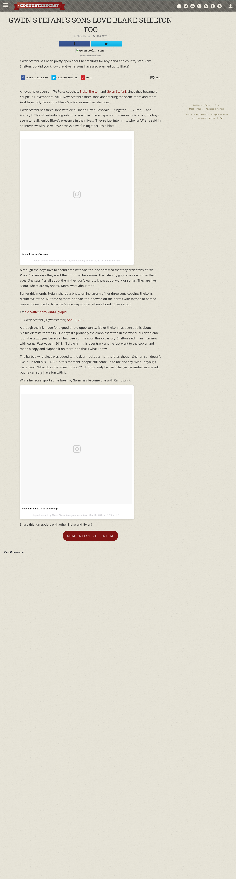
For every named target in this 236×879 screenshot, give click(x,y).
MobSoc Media (195, 108)
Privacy (208, 105)
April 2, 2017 (76, 320)
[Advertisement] (207, 36)
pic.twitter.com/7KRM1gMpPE (46, 312)
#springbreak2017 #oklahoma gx (40, 508)
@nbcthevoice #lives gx (35, 254)
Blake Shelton (90, 91)
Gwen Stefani (116, 91)
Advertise (210, 108)
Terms (217, 105)
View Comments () (13, 556)
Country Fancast (39, 6)
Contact (220, 108)
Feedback (197, 105)
